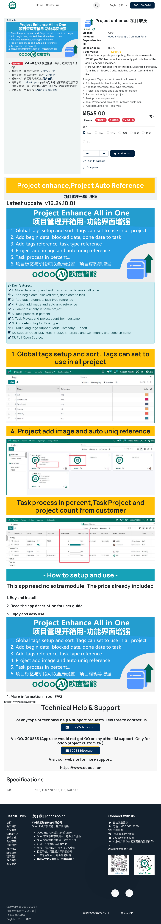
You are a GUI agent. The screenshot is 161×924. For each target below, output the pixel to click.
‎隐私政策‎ (11, 852)
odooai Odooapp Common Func (127, 36)
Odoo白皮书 (13, 833)
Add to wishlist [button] (96, 161)
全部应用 (11, 20)
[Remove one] (87, 153)
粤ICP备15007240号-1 (96, 913)
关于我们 (11, 826)
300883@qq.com (82, 750)
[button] (96, 5)
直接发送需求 (120, 822)
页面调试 (11, 864)
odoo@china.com (82, 727)
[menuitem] (39, 5)
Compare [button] (92, 167)
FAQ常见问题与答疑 (46, 89)
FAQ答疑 (11, 860)
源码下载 (11, 837)
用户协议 (11, 849)
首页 (8, 822)
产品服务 (11, 830)
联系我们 (11, 856)
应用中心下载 (47, 71)
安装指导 (50, 74)
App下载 (11, 841)
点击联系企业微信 (124, 833)
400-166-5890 (142, 5)
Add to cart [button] (124, 153)
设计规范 (11, 845)
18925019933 (116, 830)
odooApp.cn (32, 82)
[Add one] (104, 153)
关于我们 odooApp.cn (49, 816)
